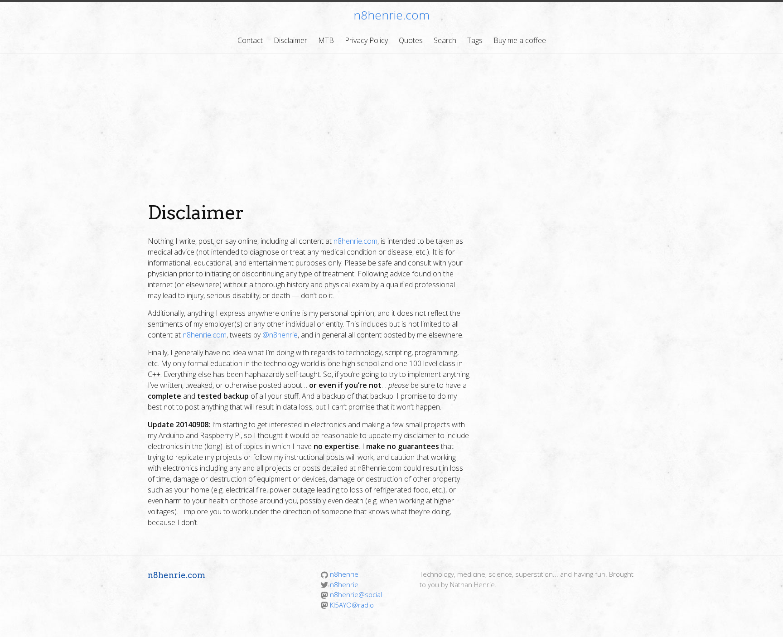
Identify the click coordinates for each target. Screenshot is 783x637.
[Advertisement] (391, 121)
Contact (250, 40)
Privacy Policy (366, 40)
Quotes (411, 40)
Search (445, 40)
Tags (475, 40)
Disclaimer (290, 40)
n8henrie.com (391, 15)
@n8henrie (280, 335)
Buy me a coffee (519, 40)
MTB (326, 40)
